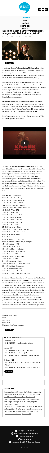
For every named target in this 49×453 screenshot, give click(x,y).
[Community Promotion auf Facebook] (39, 9)
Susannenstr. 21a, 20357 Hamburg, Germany (26, 442)
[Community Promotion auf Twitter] (43, 9)
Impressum (24, 445)
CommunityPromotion (26, 436)
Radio (19, 37)
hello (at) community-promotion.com (26, 433)
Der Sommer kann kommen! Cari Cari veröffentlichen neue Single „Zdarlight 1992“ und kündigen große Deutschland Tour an (22, 401)
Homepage (5, 325)
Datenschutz (24, 447)
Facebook (13, 325)
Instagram (20, 325)
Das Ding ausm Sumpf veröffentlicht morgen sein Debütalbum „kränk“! (22, 32)
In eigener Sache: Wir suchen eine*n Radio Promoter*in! (22, 392)
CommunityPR (26, 439)
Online (8, 37)
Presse (14, 37)
